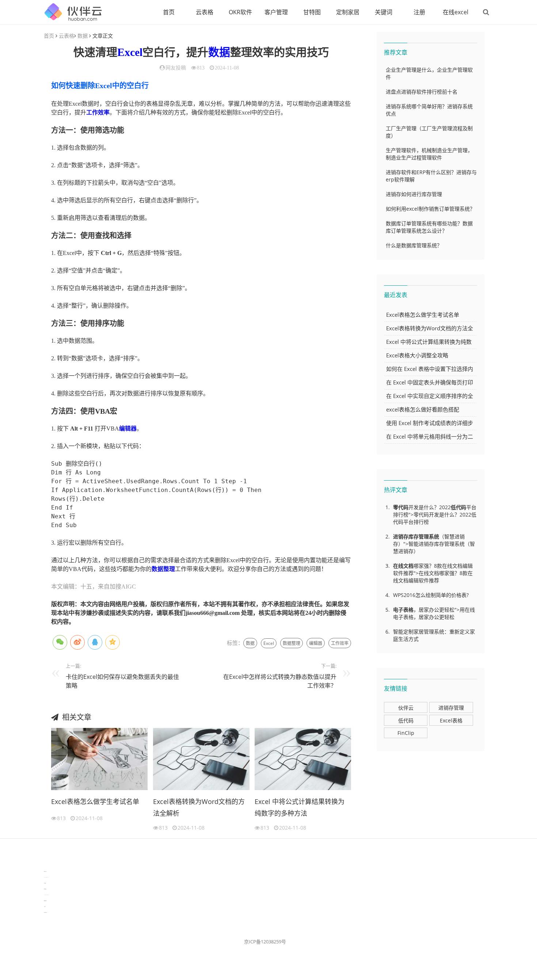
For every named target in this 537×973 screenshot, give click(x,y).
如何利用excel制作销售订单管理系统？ (430, 208)
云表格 (204, 12)
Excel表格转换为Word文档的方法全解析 (199, 807)
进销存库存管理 (411, 536)
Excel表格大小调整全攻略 (417, 355)
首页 (169, 12)
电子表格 (403, 609)
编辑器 (128, 428)
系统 (434, 536)
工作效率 (98, 112)
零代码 (400, 507)
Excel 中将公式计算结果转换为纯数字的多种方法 (299, 807)
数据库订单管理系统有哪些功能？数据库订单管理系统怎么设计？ (429, 227)
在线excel (455, 12)
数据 (82, 35)
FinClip (405, 732)
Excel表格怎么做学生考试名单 (95, 801)
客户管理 (276, 12)
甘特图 (312, 12)
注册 (419, 12)
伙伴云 (406, 707)
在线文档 (403, 565)
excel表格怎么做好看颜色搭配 (422, 409)
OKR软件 (240, 12)
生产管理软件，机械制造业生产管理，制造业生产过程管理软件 (429, 154)
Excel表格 (451, 720)
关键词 (383, 12)
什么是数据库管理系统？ (414, 245)
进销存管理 (451, 707)
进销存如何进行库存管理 (414, 194)
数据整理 (163, 569)
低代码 (458, 507)
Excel (129, 52)
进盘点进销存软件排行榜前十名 (421, 91)
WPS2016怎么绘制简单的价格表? (431, 594)
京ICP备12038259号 (265, 941)
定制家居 (347, 12)
